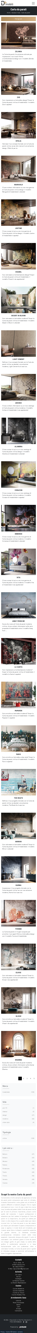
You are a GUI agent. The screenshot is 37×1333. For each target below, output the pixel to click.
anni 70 (18, 1108)
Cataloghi (18, 1279)
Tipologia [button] (7, 1132)
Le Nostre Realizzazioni (18, 1283)
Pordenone (18, 1169)
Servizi (18, 1277)
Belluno (18, 1154)
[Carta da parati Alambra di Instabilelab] (18, 431)
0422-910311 (19, 1267)
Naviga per (18, 19)
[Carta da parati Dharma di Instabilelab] (18, 1044)
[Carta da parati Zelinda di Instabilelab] (18, 36)
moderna (18, 1119)
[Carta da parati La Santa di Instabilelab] (18, 651)
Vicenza (18, 1183)
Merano (18, 1161)
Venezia (18, 1179)
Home (8, 13)
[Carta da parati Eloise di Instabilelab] (18, 957)
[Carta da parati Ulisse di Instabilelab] (18, 1000)
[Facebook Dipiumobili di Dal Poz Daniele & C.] (24, 1322)
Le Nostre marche (18, 1281)
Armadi (18, 1309)
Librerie (18, 1301)
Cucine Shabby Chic (18, 1295)
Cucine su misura (18, 1293)
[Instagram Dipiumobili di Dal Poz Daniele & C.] (26, 1322)
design (18, 1115)
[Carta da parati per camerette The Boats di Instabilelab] (18, 782)
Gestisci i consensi (17, 1332)
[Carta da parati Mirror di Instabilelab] (18, 826)
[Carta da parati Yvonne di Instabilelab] (18, 913)
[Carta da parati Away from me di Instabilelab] (18, 605)
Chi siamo (18, 1275)
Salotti (18, 1305)
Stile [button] (4, 1102)
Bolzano (18, 1158)
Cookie (8, 1332)
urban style (18, 1122)
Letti (18, 1307)
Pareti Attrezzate (18, 1303)
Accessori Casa (16, 13)
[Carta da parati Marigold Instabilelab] (18, 169)
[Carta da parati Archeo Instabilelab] (18, 387)
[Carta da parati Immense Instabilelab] (18, 518)
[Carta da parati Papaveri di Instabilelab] (18, 695)
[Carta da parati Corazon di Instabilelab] (18, 474)
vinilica (18, 1138)
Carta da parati (25, 13)
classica (18, 1112)
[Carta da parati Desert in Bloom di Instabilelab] (18, 300)
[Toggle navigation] (33, 3)
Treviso (18, 1176)
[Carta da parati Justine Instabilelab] (18, 212)
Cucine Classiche (18, 1291)
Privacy (3, 1332)
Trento (18, 1172)
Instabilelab (18, 1092)
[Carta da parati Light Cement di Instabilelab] (18, 343)
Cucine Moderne (18, 1289)
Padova (18, 1165)
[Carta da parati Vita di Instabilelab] (18, 562)
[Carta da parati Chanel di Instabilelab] (18, 256)
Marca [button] (5, 1086)
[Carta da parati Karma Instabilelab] (18, 869)
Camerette (18, 1311)
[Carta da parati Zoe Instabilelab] (18, 81)
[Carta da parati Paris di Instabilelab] (18, 738)
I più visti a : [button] (8, 1148)
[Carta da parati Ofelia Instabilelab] (18, 125)
